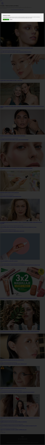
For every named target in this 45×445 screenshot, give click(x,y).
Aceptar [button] (4, 19)
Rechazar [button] (7, 19)
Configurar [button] (11, 19)
